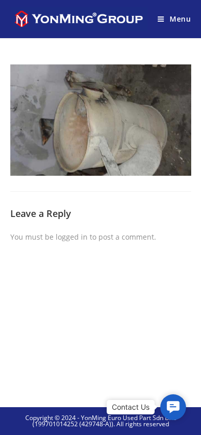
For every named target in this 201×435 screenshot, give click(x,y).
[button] (173, 407)
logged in (72, 237)
